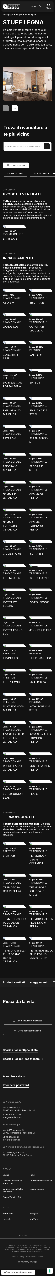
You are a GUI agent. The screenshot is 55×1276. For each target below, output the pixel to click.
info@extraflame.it (11, 1139)
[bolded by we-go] (27, 1262)
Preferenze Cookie (34, 1257)
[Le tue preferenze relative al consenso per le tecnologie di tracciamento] (50, 1271)
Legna (6, 1175)
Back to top (25, 1235)
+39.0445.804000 (12, 1114)
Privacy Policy (18, 1257)
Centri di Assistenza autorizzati (12, 1182)
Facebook (8, 1213)
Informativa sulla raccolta (18, 1272)
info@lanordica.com (12, 1117)
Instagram (34, 1213)
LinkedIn (7, 1219)
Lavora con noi (37, 1189)
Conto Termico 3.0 (12, 1197)
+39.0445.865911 (11, 1137)
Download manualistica (41, 1180)
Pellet (32, 1175)
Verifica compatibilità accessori (13, 1190)
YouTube (34, 1219)
